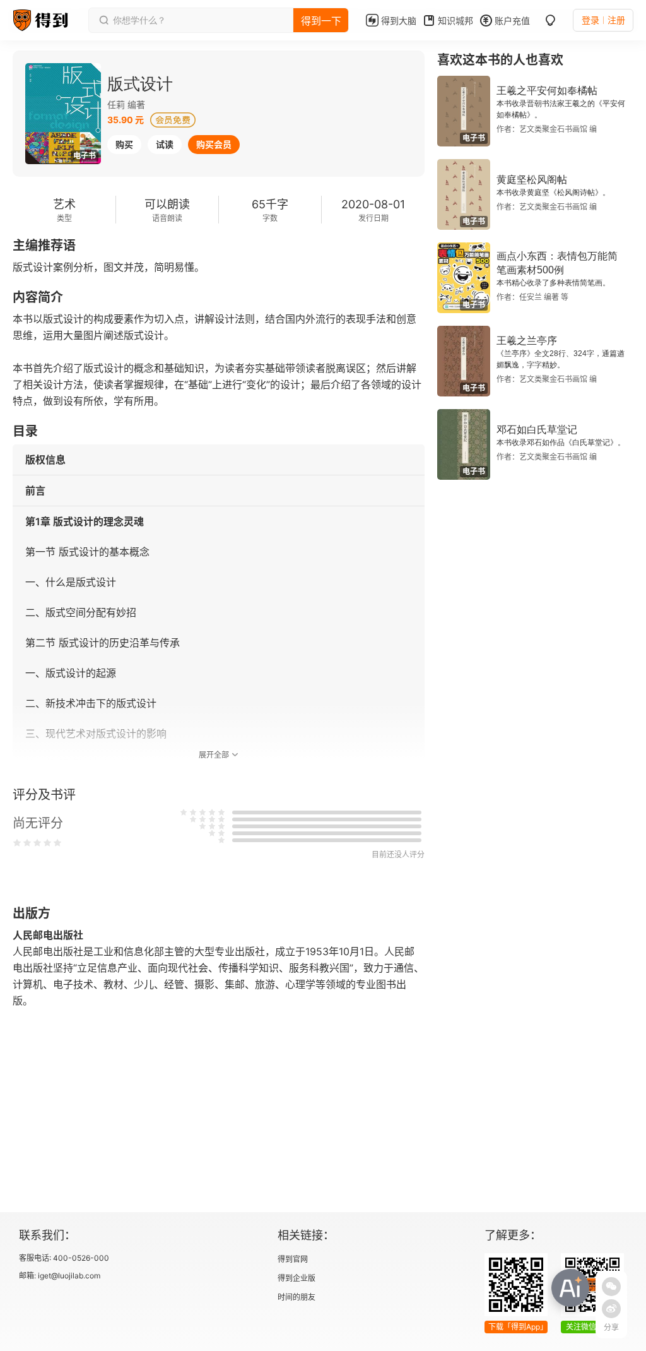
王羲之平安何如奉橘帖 (546, 90)
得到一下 (321, 21)
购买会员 (214, 144)
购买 (124, 144)
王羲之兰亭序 (526, 340)
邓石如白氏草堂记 (536, 429)
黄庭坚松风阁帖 (531, 179)
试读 (164, 144)
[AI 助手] (570, 1288)
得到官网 (293, 1259)
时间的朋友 (296, 1297)
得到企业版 (296, 1278)
